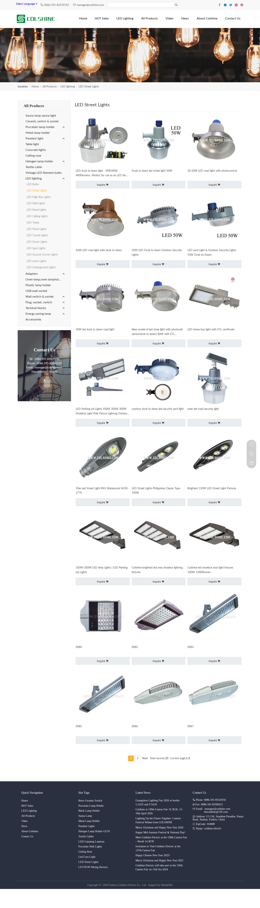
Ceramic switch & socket (42, 121)
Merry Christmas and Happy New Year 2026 (159, 827)
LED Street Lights (89, 86)
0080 (79, 647)
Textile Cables (86, 836)
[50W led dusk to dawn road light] (103, 299)
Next (145, 758)
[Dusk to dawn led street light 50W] (159, 140)
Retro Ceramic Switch (90, 800)
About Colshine (29, 831)
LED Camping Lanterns (91, 841)
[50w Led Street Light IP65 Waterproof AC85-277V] (103, 458)
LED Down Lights (37, 242)
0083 (190, 647)
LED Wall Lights (36, 203)
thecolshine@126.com (216, 811)
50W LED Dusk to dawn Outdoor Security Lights (157, 252)
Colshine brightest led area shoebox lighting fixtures (157, 570)
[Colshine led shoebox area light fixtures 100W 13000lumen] (214, 537)
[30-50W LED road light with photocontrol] (214, 140)
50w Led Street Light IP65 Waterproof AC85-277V (102, 490)
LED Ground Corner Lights (42, 254)
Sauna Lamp (85, 815)
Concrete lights (36, 149)
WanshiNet (167, 885)
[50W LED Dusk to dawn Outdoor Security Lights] (159, 220)
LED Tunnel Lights (37, 235)
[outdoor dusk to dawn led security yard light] (159, 378)
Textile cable (34, 167)
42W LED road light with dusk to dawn (99, 250)
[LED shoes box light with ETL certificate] (214, 299)
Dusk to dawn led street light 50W (152, 171)
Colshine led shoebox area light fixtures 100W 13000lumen (210, 570)
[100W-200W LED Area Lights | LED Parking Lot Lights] (103, 537)
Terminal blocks (36, 308)
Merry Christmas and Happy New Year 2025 (159, 860)
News (24, 826)
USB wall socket (36, 290)
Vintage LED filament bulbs (44, 172)
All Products (50, 86)
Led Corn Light (86, 856)
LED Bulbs (33, 184)
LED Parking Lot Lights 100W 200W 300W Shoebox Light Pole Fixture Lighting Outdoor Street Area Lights (102, 412)
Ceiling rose (33, 155)
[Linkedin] (225, 4)
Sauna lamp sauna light (41, 115)
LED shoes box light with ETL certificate (210, 329)
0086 (135, 726)
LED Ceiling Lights (37, 216)
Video (24, 821)
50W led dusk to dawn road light (95, 329)
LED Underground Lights (41, 267)
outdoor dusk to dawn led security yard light (158, 409)
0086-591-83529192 (57, 5)
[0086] (159, 696)
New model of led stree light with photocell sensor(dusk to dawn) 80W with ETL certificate (157, 332)
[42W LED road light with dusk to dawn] (103, 220)
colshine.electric (212, 828)
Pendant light (34, 138)
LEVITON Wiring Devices (93, 867)
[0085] (103, 696)
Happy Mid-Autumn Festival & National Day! (160, 832)
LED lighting (68, 86)
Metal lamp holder (38, 132)
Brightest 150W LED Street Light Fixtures (211, 488)
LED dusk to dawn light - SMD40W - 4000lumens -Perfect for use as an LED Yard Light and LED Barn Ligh (102, 174)
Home (35, 86)
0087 (190, 726)
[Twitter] (231, 4)
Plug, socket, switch (39, 302)
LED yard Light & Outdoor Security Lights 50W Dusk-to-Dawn (211, 252)
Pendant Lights (86, 826)
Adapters (32, 273)
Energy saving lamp (38, 313)
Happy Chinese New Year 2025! (153, 855)
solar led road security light (203, 409)
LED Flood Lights (37, 229)
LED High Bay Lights (39, 197)
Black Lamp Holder (89, 810)
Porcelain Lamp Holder (91, 805)
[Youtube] (236, 4)
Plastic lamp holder (38, 285)
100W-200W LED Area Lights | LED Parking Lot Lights (102, 570)
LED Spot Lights (36, 248)
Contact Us (27, 836)
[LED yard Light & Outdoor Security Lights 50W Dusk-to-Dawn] (214, 220)
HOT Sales (27, 805)
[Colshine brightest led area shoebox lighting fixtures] (159, 537)
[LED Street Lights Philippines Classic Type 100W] (159, 458)
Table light (32, 144)
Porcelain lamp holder (40, 127)
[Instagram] (241, 4)
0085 (79, 726)
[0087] (214, 696)
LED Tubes (33, 222)
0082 (135, 647)
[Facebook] (220, 4)
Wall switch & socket (40, 296)
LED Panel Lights (36, 210)
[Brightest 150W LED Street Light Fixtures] (214, 458)
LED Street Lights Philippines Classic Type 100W (156, 490)
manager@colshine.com (90, 5)
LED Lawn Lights (36, 261)
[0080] (103, 616)
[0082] (159, 616)
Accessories (33, 319)
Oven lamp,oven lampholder (44, 279)
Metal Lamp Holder (89, 821)
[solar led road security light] (214, 378)
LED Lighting (29, 810)
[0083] (214, 616)
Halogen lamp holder (39, 161)
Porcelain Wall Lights (90, 846)
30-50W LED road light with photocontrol (212, 171)
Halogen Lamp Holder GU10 (94, 831)
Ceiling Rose (85, 851)
